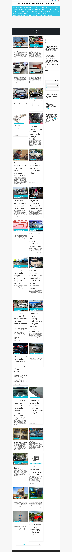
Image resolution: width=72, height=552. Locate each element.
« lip (45, 92)
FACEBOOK (48, 108)
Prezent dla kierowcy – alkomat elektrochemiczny (35, 500)
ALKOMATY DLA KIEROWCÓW (17, 267)
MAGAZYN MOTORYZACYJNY (17, 7)
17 (46, 87)
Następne (39, 544)
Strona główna (34, 32)
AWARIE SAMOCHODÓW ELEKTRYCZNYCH (34, 44)
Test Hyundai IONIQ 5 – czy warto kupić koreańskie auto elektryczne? (35, 356)
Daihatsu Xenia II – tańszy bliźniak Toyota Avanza (35, 75)
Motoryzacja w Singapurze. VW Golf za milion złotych (20, 101)
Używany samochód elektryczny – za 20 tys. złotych (35, 442)
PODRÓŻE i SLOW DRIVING (27, 7)
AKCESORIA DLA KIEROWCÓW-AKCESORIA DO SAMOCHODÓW (48, 7)
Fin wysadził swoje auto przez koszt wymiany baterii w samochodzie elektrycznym (20, 467)
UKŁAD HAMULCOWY (16, 438)
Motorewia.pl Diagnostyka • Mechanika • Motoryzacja (36, 3)
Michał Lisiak (19, 85)
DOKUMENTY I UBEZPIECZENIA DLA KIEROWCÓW (20, 11)
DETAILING (14, 13)
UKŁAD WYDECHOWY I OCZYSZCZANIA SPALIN (19, 123)
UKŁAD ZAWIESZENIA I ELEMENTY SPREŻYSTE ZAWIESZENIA (36, 463)
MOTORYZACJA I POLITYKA (36, 9)
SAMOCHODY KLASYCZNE (32, 98)
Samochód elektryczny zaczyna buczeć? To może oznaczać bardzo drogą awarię (35, 50)
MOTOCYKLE (55, 9)
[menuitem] (17, 7)
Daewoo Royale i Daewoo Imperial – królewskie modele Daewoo (35, 101)
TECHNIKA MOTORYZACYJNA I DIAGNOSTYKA (45, 15)
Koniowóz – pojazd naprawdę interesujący (19, 500)
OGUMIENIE (31, 521)
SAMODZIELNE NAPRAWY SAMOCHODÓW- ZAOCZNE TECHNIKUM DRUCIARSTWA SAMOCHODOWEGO (33, 13)
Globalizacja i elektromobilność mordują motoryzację (19, 75)
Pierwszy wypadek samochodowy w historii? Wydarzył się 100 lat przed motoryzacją (20, 50)
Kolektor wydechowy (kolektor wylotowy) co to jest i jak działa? (19, 126)
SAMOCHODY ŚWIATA (35, 7)
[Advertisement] (36, 22)
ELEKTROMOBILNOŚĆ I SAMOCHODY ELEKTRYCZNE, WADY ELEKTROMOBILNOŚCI (25, 15)
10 (46, 85)
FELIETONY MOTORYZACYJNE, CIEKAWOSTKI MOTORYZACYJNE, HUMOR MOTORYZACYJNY (42, 11)
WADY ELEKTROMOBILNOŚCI (17, 197)
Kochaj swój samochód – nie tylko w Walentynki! (20, 233)
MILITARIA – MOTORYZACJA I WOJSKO (46, 9)
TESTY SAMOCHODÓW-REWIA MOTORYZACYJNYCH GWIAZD (22, 9)
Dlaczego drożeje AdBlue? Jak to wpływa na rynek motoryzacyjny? (19, 524)
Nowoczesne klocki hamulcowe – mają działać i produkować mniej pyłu (20, 442)
